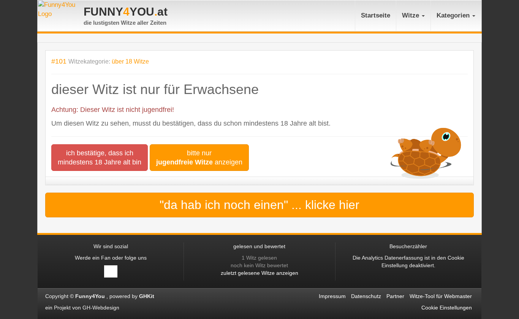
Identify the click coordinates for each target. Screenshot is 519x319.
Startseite (375, 15)
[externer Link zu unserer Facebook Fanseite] (110, 271)
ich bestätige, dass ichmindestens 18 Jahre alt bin (99, 157)
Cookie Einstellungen (446, 308)
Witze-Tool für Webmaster (441, 296)
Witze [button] (411, 15)
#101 (58, 61)
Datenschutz (366, 296)
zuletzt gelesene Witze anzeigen (259, 273)
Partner (395, 296)
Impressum (332, 296)
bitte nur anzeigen (199, 157)
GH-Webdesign (101, 308)
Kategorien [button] (454, 15)
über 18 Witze (130, 61)
